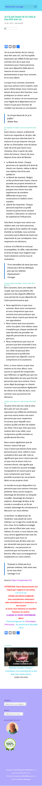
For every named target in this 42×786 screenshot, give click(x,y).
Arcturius (27, 779)
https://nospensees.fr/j (21, 580)
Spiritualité (19, 23)
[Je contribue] (21, 656)
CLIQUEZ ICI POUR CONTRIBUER (21, 615)
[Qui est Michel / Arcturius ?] (12, 728)
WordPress (26, 776)
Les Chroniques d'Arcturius (23, 770)
